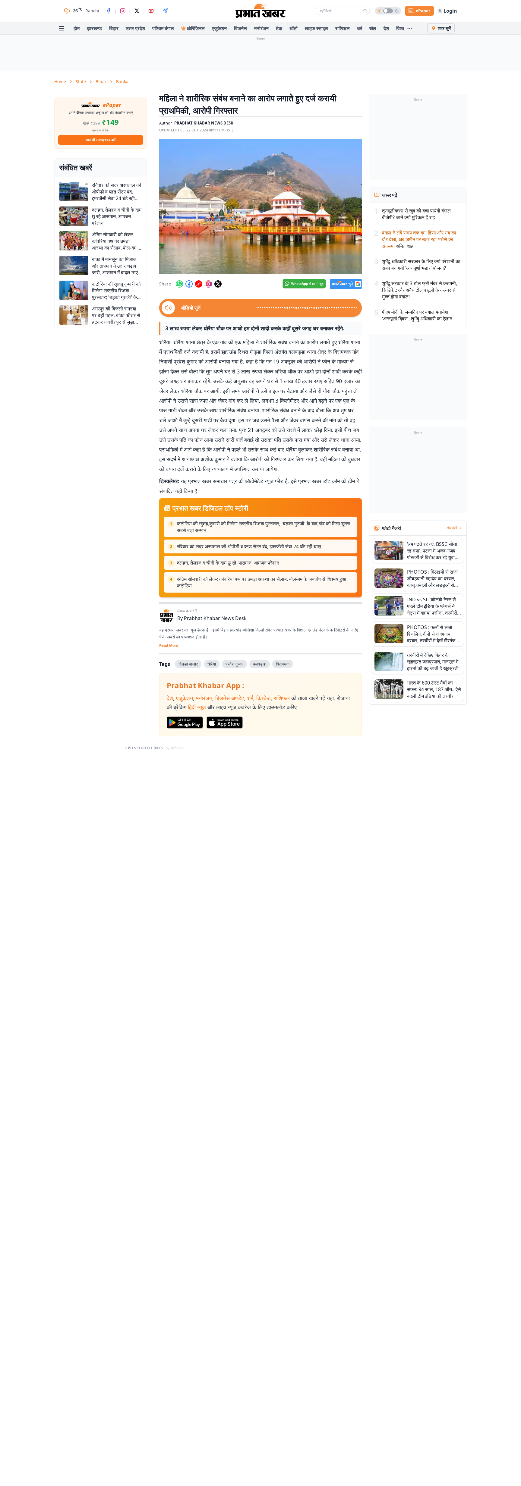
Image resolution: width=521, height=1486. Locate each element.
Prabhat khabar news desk (203, 123)
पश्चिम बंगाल (163, 28)
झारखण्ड (94, 28)
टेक (279, 28)
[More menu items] (409, 28)
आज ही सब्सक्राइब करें (100, 139)
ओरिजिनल (196, 28)
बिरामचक (282, 664)
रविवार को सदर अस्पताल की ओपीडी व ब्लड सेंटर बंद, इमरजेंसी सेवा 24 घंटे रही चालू (249, 546)
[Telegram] (165, 10)
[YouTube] (151, 10)
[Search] (365, 11)
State (81, 81)
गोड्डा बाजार (188, 664)
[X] (136, 10)
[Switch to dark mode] (388, 10)
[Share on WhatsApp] (179, 284)
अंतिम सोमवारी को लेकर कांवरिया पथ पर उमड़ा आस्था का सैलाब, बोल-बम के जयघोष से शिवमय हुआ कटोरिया (261, 582)
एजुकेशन (219, 28)
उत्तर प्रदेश (135, 28)
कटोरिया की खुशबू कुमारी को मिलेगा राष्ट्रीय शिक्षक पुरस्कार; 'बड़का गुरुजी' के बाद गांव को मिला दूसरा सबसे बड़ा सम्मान (263, 527)
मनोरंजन (261, 28)
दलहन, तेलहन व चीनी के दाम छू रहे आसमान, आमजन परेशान (228, 562)
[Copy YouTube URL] (198, 284)
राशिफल (342, 28)
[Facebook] (108, 10)
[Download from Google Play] (185, 722)
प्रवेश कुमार (234, 664)
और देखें (452, 528)
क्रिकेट (263, 698)
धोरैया (211, 664)
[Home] (260, 11)
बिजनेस (240, 28)
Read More (168, 645)
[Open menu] (61, 28)
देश (386, 28)
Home (60, 81)
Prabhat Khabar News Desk (215, 618)
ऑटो (293, 28)
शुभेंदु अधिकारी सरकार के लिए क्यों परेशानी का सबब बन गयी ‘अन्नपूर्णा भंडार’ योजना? (421, 264)
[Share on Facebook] (189, 284)
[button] (260, 206)
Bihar (101, 81)
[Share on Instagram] (208, 284)
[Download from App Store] (225, 722)
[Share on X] (218, 284)
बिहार (113, 28)
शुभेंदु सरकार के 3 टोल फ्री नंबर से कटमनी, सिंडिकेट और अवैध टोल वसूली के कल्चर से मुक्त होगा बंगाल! (419, 290)
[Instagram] (122, 10)
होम (77, 28)
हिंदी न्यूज (197, 707)
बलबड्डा (259, 664)
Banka (122, 81)
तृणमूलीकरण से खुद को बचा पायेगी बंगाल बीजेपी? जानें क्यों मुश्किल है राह (416, 214)
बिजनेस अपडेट (229, 698)
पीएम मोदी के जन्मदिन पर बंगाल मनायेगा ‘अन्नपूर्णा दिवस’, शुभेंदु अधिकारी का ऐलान (417, 315)
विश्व (400, 28)
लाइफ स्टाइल (316, 28)
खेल (372, 28)
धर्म (359, 28)
